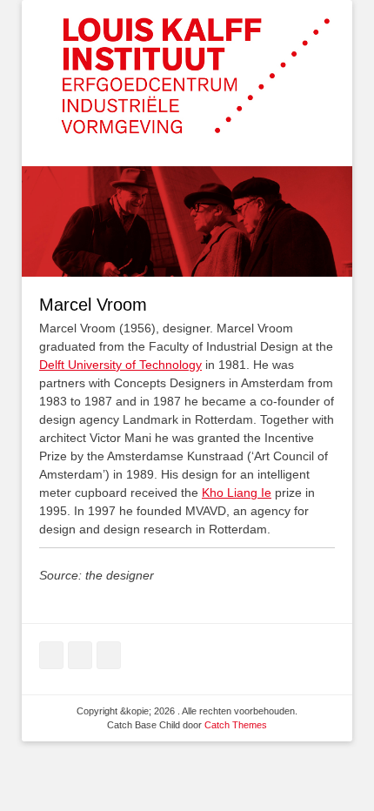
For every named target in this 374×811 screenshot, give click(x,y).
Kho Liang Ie (236, 492)
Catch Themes (235, 725)
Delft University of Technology (120, 365)
